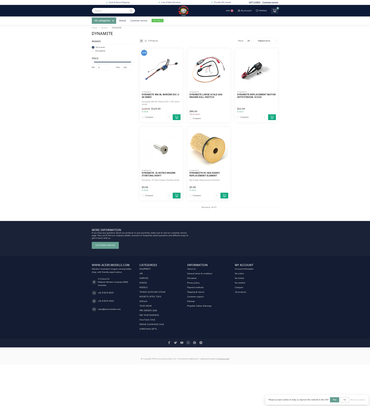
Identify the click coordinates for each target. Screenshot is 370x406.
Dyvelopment (223, 359)
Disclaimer (192, 278)
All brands (100, 47)
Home (94, 28)
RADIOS (143, 282)
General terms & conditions (199, 273)
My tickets (239, 278)
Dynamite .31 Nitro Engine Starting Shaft (158, 174)
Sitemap (191, 301)
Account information (244, 269)
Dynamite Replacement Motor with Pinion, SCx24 (256, 95)
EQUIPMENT (145, 269)
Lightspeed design (207, 359)
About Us (191, 269)
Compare (149, 117)
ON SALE (157, 20)
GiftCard (143, 301)
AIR (141, 273)
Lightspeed (193, 359)
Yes (334, 399)
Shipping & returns (195, 292)
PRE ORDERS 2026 (148, 310)
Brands (122, 20)
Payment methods (195, 287)
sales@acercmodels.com (109, 309)
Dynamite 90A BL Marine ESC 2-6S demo (161, 95)
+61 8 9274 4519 (106, 301)
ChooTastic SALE (147, 319)
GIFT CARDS (254, 2)
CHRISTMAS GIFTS (148, 329)
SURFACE (143, 278)
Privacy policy (193, 282)
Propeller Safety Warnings (199, 306)
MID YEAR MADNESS (149, 315)
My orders (239, 273)
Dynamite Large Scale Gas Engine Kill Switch (205, 95)
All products (240, 292)
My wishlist (240, 282)
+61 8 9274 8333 (106, 292)
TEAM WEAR (145, 306)
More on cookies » (358, 399)
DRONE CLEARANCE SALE (151, 324)
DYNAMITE (116, 28)
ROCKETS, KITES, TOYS (150, 296)
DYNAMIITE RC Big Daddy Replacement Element (204, 174)
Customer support (195, 296)
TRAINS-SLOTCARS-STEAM (152, 292)
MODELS (143, 287)
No (345, 399)
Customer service (270, 2)
